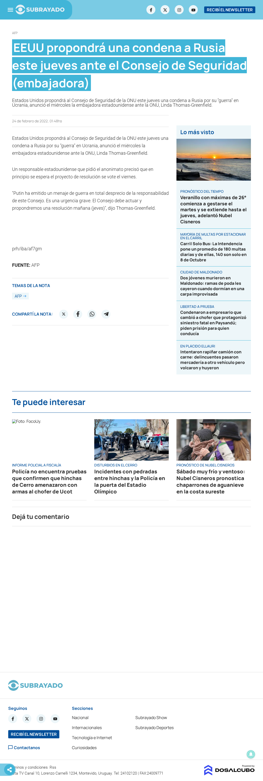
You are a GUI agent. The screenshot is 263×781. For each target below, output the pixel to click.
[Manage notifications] (251, 754)
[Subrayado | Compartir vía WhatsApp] (92, 314)
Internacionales (87, 727)
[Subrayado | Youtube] (193, 9)
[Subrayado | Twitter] (165, 9)
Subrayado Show (151, 717)
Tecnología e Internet (92, 737)
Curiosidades (84, 747)
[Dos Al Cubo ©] (229, 774)
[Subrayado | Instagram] (179, 9)
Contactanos (27, 747)
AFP (15, 33)
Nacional (80, 717)
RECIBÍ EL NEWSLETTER (230, 10)
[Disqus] (131, 597)
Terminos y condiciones (28, 767)
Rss (53, 767)
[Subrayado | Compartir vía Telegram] (106, 314)
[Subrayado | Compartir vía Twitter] (64, 314)
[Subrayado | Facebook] (151, 9)
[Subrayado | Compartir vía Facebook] (78, 314)
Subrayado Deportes (154, 727)
